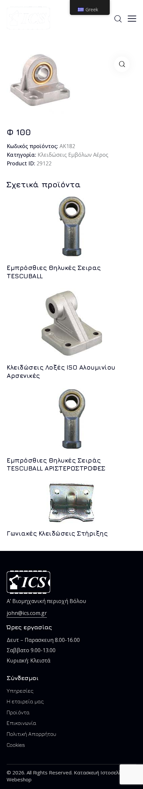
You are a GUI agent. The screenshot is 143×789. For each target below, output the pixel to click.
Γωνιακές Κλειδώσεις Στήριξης (57, 533)
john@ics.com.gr (27, 613)
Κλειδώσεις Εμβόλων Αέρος (73, 154)
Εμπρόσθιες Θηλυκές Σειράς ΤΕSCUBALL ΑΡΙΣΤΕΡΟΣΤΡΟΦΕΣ (56, 464)
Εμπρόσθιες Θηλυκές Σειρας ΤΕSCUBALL (54, 272)
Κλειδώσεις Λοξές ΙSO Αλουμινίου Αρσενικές (61, 371)
